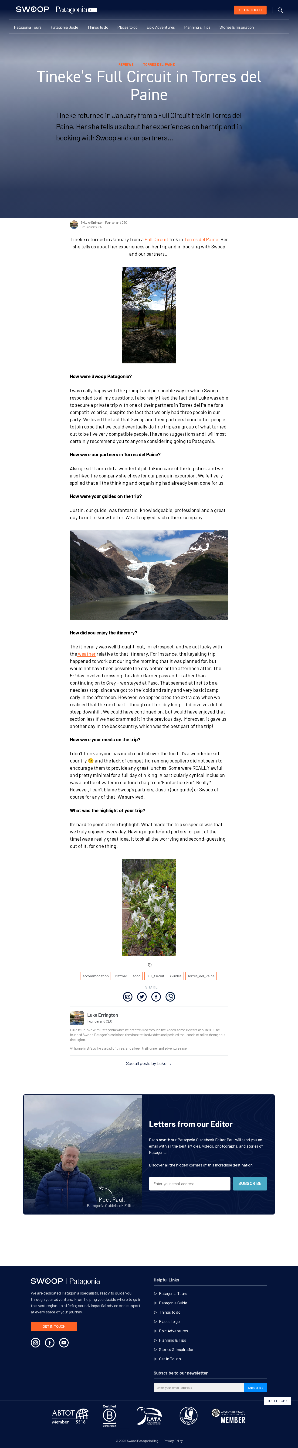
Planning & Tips (197, 27)
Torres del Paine (201, 239)
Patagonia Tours (27, 27)
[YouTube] (64, 1342)
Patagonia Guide (64, 27)
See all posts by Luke (149, 1063)
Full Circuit (156, 239)
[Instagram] (35, 1342)
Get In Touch (250, 10)
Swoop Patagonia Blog (143, 1441)
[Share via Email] (128, 997)
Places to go (127, 27)
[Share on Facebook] (156, 997)
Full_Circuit (155, 976)
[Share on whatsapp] (170, 997)
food (137, 976)
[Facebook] (49, 1342)
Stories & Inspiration (237, 27)
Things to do (97, 27)
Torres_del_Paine (200, 976)
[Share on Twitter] (142, 997)
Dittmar (121, 976)
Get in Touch (170, 1358)
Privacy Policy (173, 1441)
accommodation (96, 976)
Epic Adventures (161, 27)
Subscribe (249, 1183)
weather (86, 654)
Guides (175, 976)
